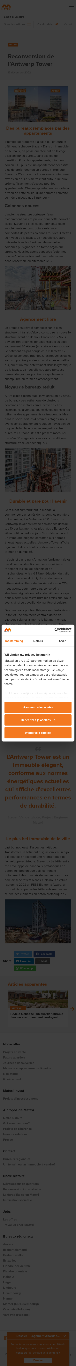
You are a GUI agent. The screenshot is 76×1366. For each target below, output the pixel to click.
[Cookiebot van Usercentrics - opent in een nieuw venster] (55, 630)
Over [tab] (62, 640)
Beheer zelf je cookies (36, 720)
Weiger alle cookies (38, 732)
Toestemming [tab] (13, 640)
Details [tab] (38, 640)
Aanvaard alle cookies (38, 707)
